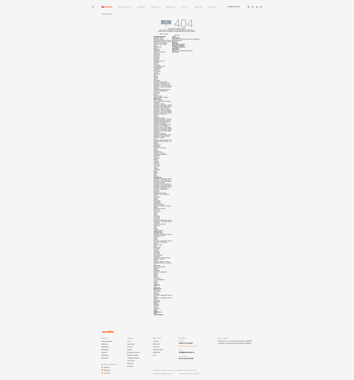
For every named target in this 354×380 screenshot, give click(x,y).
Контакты (175, 52)
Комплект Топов (159, 103)
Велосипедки (158, 100)
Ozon (155, 313)
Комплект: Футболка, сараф (162, 129)
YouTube (155, 341)
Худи (155, 75)
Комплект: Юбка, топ (160, 114)
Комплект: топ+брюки (161, 125)
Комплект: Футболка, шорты (163, 41)
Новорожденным (160, 36)
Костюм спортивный (160, 189)
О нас (155, 310)
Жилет (156, 243)
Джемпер (157, 49)
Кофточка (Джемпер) (160, 91)
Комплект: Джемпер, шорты (163, 106)
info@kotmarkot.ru (186, 352)
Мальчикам (158, 177)
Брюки (156, 48)
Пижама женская (159, 137)
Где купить (176, 48)
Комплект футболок (160, 123)
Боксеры (156, 290)
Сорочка (156, 164)
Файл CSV (107, 373)
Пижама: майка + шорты (161, 261)
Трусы (156, 167)
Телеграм (156, 347)
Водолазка (157, 145)
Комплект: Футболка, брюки (163, 128)
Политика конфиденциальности (163, 373)
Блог (154, 355)
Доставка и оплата (178, 44)
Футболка (157, 74)
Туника (156, 72)
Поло (155, 228)
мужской (157, 285)
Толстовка (157, 71)
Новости (175, 41)
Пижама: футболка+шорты (162, 120)
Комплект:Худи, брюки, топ (162, 141)
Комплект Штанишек (160, 43)
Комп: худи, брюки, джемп (162, 101)
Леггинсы (157, 56)
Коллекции (104, 358)
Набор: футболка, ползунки (162, 40)
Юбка (155, 173)
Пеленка (156, 57)
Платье (156, 63)
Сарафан (156, 162)
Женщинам (158, 232)
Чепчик (156, 76)
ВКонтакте (156, 344)
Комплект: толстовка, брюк (162, 221)
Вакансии (175, 49)
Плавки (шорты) (159, 230)
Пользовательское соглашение (189, 373)
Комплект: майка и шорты (162, 109)
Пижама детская (159, 61)
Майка (156, 159)
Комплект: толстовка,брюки (163, 85)
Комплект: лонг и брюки (161, 107)
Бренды (175, 43)
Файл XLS (107, 367)
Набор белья (158, 96)
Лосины (156, 176)
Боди (155, 45)
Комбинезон (158, 47)
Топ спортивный (159, 279)
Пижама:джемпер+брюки (162, 89)
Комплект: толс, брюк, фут (162, 180)
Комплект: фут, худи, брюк (162, 127)
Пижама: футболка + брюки (162, 119)
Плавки (156, 229)
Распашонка (157, 67)
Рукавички (157, 69)
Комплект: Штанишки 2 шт (162, 83)
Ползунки (157, 65)
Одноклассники (158, 349)
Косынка (156, 92)
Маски (156, 276)
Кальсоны (157, 219)
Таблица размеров (178, 47)
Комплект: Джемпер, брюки (163, 105)
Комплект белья (159, 153)
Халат (155, 171)
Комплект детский (160, 52)
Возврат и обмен (178, 45)
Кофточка (157, 53)
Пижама (156, 60)
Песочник (157, 58)
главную (170, 31)
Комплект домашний (160, 154)
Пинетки (156, 62)
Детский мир (158, 314)
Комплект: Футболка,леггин (162, 135)
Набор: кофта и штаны (161, 97)
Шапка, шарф (158, 244)
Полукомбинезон (159, 66)
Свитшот (156, 70)
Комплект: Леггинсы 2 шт (162, 84)
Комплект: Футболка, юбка (162, 131)
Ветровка (157, 216)
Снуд (155, 149)
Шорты (156, 79)
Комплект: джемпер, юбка (162, 124)
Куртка (156, 157)
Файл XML (107, 370)
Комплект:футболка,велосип (163, 140)
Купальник (157, 54)
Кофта (156, 94)
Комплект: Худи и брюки (161, 136)
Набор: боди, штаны (160, 44)
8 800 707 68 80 (234, 7)
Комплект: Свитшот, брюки (162, 87)
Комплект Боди (159, 38)
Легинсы (156, 88)
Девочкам (157, 98)
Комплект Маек (159, 233)
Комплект (157, 50)
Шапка (156, 78)
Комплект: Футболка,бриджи (159, 132)
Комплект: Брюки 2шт (161, 82)
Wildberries (157, 312)
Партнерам (176, 38)
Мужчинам (157, 288)
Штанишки (157, 80)
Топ (155, 138)
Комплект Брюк (159, 39)
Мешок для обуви (159, 208)
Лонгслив (157, 93)
